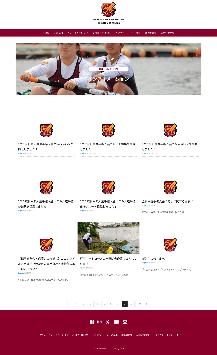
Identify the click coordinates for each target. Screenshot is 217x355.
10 (139, 303)
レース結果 (134, 32)
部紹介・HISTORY (101, 32)
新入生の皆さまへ (153, 258)
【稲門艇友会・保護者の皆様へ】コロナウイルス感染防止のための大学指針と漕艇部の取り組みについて (46, 263)
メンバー (119, 32)
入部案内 (58, 32)
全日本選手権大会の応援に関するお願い (167, 201)
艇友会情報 (150, 32)
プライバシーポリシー (164, 334)
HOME (46, 32)
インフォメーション (78, 32)
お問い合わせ (167, 32)
